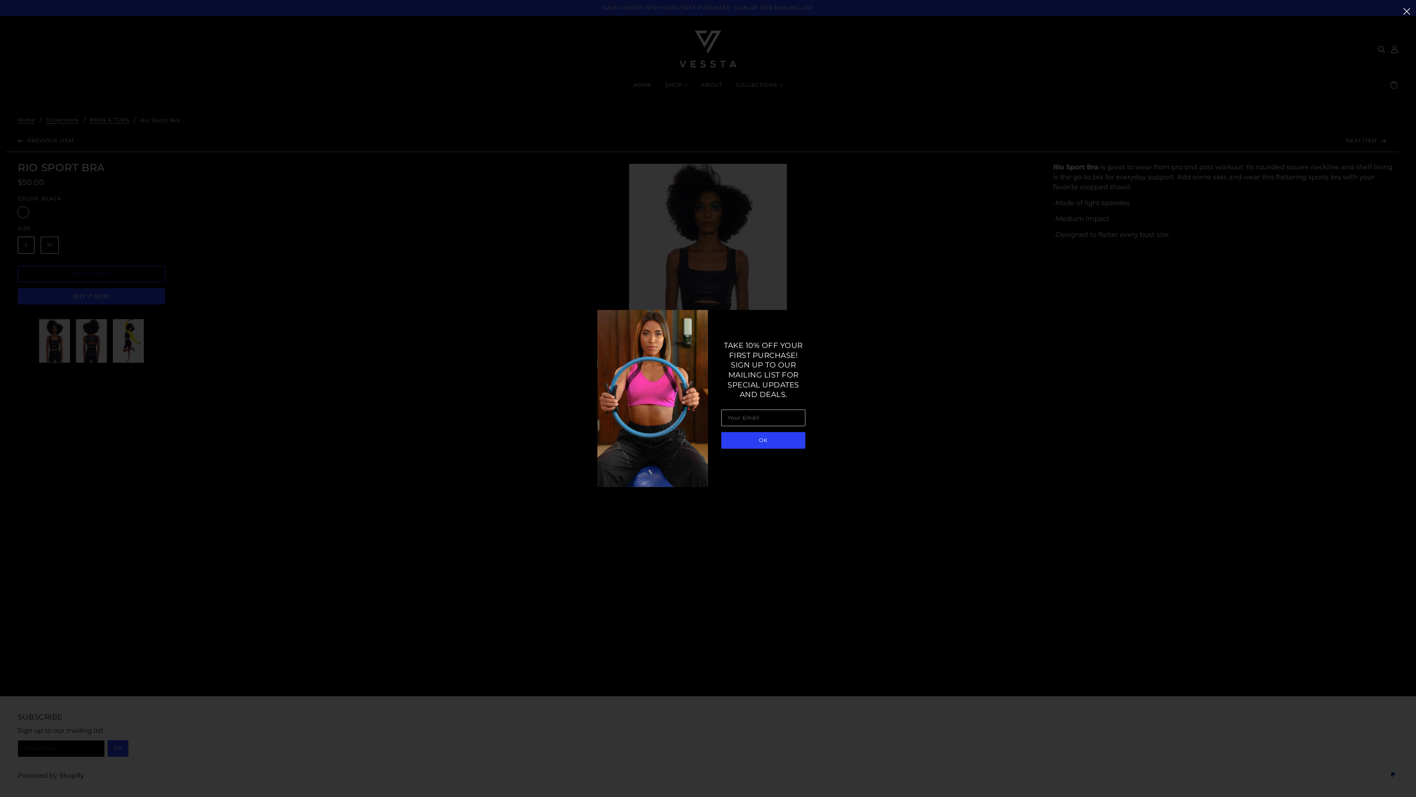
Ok (763, 440)
